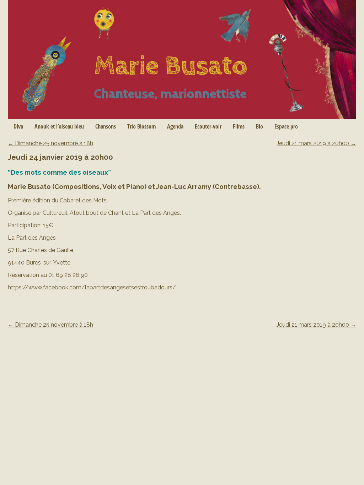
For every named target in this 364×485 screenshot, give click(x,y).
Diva (18, 126)
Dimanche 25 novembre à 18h (50, 143)
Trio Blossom (141, 126)
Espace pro (286, 126)
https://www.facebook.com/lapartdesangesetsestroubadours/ (92, 287)
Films (239, 126)
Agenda (175, 126)
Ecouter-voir (208, 126)
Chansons (105, 126)
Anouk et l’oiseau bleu (59, 126)
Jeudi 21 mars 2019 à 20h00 (316, 143)
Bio (259, 126)
